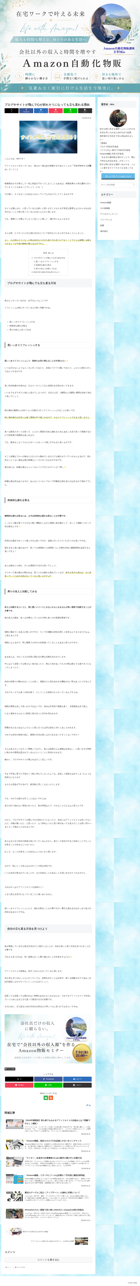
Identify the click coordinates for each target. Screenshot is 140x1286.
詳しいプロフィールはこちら (118, 176)
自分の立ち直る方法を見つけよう (46, 272)
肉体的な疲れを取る (43, 265)
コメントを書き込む (48, 1259)
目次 (45, 253)
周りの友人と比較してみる (46, 269)
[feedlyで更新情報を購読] (46, 1098)
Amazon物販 (11, 1069)
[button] (85, 110)
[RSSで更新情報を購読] (51, 1098)
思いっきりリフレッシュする (47, 261)
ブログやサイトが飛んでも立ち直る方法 (49, 258)
